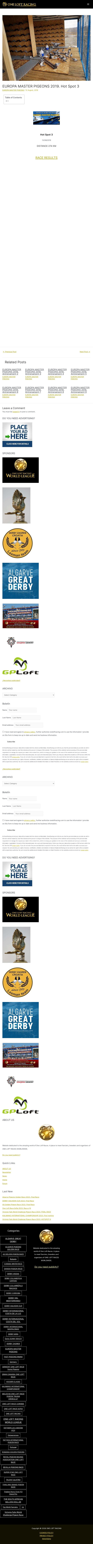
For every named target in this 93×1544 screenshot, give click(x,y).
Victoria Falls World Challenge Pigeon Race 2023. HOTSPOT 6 (26, 1219)
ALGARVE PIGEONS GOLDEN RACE (13, 1248)
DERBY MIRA (13, 1334)
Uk (23, 1507)
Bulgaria (13, 1259)
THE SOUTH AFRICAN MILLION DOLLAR (13, 1500)
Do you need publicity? (11, 1155)
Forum (4, 1183)
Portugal (13, 1447)
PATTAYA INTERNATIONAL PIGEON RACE (13, 1441)
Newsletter (6, 1172)
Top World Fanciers (10, 1507)
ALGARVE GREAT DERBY (13, 1240)
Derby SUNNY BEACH (13, 1339)
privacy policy (29, 732)
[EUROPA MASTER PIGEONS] (20, 616)
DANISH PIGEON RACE (13, 1269)
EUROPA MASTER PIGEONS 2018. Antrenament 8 (57, 389)
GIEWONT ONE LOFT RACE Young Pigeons (13, 1368)
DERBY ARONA (13, 1274)
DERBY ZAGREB (13, 1344)
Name (4, 710)
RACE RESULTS (46, 158)
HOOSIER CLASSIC (13, 1382)
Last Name (6, 718)
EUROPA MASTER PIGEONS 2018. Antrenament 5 (80, 371)
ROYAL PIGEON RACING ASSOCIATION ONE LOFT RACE (13, 1459)
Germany (13, 1362)
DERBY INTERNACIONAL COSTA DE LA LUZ (13, 1312)
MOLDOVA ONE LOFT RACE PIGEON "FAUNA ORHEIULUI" (13, 1396)
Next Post (85, 352)
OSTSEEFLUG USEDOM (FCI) (13, 1429)
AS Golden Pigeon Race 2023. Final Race (18, 1205)
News (4, 1176)
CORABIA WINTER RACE (13, 1264)
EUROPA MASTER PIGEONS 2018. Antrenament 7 (34, 389)
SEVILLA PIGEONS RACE (13, 1467)
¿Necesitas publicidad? (11, 680)
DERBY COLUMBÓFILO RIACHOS (13, 1287)
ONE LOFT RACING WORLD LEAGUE (13, 1421)
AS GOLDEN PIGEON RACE (13, 1254)
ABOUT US (6, 1169)
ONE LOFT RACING (13, 1414)
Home (4, 1180)
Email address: (8, 725)
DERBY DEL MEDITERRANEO (13, 1299)
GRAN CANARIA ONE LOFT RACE (13, 1375)
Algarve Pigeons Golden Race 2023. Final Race (20, 1197)
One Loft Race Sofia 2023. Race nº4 (16, 1208)
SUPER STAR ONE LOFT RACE (13, 1473)
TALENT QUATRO (13, 1480)
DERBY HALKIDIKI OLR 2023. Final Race (18, 1201)
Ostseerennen (13, 1435)
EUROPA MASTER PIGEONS (13, 90)
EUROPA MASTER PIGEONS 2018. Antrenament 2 (11, 371)
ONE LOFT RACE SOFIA (13, 1409)
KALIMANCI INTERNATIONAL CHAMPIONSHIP (13, 1387)
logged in (16, 412)
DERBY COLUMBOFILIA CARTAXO (13, 1279)
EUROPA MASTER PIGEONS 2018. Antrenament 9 (80, 389)
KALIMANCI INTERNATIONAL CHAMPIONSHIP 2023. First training (28, 1216)
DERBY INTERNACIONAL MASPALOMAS (13, 1328)
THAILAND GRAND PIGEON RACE (13, 1486)
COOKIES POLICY (46, 1533)
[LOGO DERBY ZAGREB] (17, 543)
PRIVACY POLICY (46, 1536)
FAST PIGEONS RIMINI (13, 1357)
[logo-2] (20, 643)
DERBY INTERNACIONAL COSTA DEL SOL (13, 1320)
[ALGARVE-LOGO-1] (20, 581)
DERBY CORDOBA (13, 1293)
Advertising (46, 1539)
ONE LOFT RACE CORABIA (13, 1404)
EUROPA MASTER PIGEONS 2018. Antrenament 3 (34, 371)
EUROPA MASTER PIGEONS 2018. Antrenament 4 (57, 371)
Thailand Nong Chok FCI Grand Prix (13, 1493)
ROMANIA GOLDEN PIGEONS (13, 1452)
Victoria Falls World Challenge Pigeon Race (13, 1513)
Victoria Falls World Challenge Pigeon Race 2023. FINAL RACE (26, 1212)
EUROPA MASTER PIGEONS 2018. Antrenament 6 (11, 389)
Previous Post (9, 352)
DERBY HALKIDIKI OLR (13, 1306)
